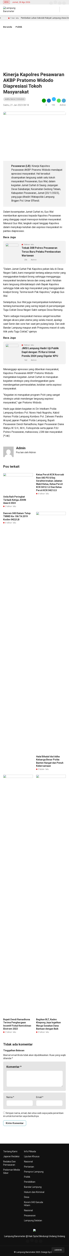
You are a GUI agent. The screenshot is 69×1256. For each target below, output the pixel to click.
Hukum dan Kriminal (34, 1192)
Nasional (28, 1161)
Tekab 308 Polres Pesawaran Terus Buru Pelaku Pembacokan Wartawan (41, 251)
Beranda (7, 27)
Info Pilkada (30, 1151)
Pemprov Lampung (33, 1171)
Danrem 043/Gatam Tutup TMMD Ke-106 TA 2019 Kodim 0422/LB (16, 516)
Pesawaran (30, 1215)
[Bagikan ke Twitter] (53, 100)
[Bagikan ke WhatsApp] (58, 100)
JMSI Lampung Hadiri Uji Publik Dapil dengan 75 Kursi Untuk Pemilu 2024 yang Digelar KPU (40, 352)
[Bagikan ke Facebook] (48, 100)
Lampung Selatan (33, 1220)
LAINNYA (58, 1250)
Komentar (14, 1066)
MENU (6, 2)
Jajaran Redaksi (11, 1156)
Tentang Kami (10, 1151)
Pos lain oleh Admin (26, 452)
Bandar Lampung (33, 1187)
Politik (19, 27)
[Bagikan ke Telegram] (63, 100)
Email (39, 1097)
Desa (26, 1197)
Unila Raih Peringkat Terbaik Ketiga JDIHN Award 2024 (14, 499)
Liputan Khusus (31, 1156)
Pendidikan (29, 1182)
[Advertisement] (34, 52)
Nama (10, 1097)
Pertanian (29, 1166)
